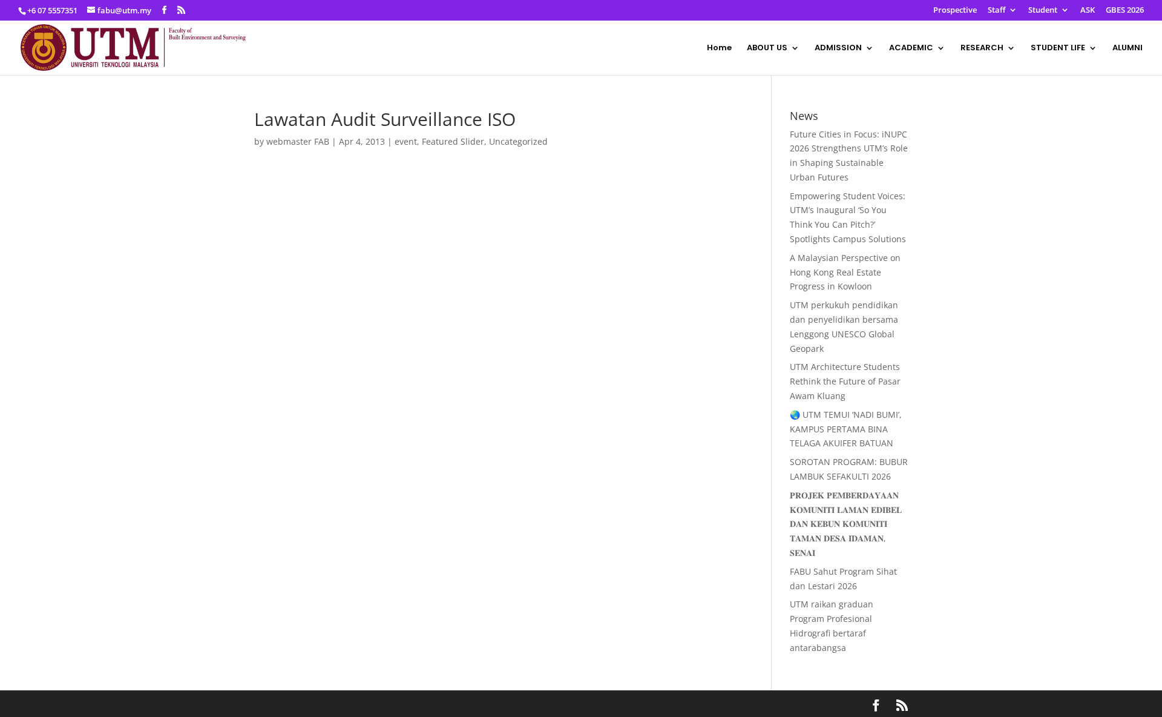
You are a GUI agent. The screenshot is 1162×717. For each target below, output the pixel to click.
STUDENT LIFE (1058, 48)
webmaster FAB (297, 141)
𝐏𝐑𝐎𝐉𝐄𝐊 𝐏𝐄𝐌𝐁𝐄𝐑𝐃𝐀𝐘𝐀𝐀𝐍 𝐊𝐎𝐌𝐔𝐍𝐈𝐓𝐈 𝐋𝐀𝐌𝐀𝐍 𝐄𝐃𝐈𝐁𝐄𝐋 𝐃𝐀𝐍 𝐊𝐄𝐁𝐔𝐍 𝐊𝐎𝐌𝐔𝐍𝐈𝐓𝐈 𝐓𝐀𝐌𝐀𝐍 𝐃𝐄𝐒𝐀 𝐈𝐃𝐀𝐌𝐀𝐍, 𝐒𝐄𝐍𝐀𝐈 (846, 523)
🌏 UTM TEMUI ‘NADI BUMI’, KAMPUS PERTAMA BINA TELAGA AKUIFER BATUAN (846, 429)
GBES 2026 (1125, 10)
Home (719, 48)
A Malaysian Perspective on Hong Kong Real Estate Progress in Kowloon (845, 272)
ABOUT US (767, 48)
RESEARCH (981, 48)
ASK (1087, 10)
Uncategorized (518, 141)
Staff (996, 10)
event (406, 141)
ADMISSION (838, 48)
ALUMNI (1127, 48)
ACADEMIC (911, 48)
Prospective (955, 10)
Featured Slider (453, 141)
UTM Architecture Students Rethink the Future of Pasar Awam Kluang (845, 381)
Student (1042, 10)
